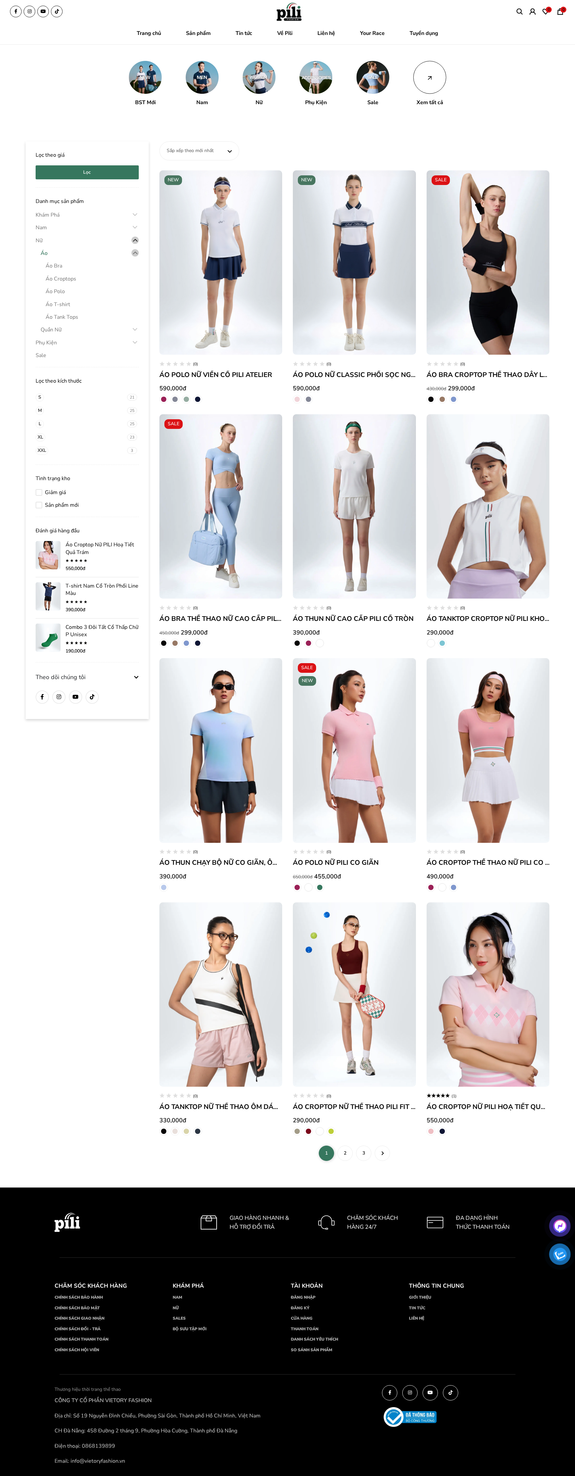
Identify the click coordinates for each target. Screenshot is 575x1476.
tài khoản (307, 1286)
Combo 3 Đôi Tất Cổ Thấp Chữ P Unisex (102, 631)
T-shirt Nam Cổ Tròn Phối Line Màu (102, 589)
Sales (179, 1318)
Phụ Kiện (46, 342)
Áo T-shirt (58, 304)
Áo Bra (54, 266)
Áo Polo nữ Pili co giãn (336, 862)
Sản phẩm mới (62, 505)
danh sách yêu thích (314, 1339)
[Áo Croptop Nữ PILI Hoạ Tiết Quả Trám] (48, 555)
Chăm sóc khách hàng (91, 1286)
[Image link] (289, 12)
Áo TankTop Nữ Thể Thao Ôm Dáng (221, 1106)
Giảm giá (55, 492)
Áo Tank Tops (62, 317)
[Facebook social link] (16, 11)
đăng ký (300, 1307)
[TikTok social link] (57, 11)
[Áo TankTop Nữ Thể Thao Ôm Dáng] (221, 994)
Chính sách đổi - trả (77, 1329)
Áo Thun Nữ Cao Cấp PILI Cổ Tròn (353, 618)
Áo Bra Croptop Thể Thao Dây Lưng (492, 374)
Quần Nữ (51, 329)
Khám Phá (48, 215)
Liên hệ (416, 1318)
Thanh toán (304, 1329)
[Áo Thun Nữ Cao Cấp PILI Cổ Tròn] (354, 506)
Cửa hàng (301, 1318)
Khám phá (188, 1286)
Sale (41, 355)
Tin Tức (417, 1307)
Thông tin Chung (436, 1286)
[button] (145, 83)
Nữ (39, 240)
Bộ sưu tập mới (190, 1329)
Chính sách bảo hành (79, 1297)
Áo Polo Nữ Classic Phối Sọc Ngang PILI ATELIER (380, 374)
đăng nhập (303, 1297)
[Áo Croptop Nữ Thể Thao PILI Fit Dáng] (354, 994)
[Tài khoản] (532, 11)
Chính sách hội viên (77, 1350)
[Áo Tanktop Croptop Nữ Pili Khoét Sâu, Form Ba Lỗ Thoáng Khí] (488, 506)
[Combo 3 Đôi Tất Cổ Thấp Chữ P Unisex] (48, 638)
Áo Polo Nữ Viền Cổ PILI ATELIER (215, 374)
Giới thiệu (420, 1297)
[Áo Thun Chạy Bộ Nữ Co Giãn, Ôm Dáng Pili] (221, 750)
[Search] (519, 11)
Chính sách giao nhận (79, 1318)
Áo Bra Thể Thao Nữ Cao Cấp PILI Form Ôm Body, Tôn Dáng (265, 618)
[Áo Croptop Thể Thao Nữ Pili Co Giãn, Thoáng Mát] (488, 750)
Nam (41, 227)
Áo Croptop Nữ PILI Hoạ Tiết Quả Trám (100, 548)
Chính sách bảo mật (77, 1307)
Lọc (87, 172)
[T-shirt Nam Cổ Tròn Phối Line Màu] (48, 596)
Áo (44, 253)
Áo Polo (55, 291)
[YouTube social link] (43, 11)
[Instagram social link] (29, 11)
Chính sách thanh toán (81, 1339)
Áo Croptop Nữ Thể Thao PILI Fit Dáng (362, 1106)
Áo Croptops (61, 278)
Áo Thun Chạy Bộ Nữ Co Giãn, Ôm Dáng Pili (236, 862)
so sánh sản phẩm (311, 1350)
